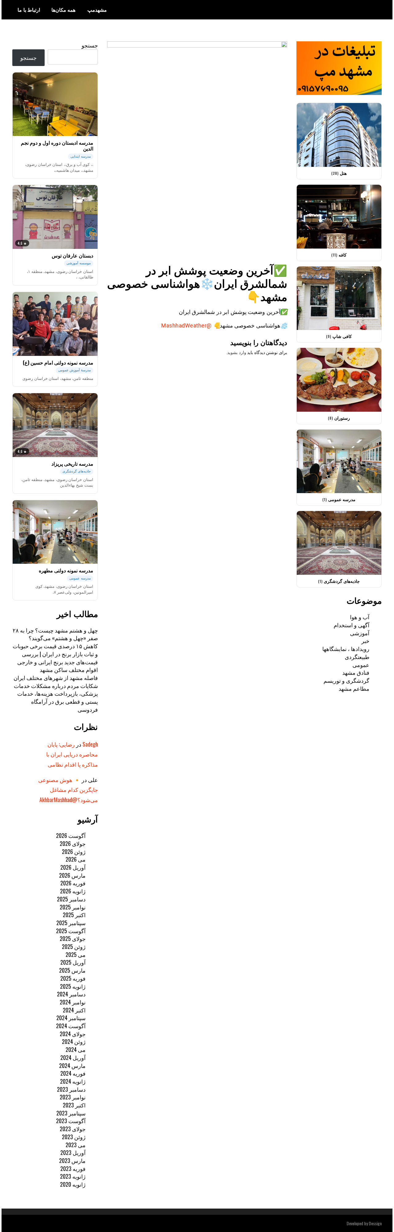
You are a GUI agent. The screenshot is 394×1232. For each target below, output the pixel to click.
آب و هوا (359, 617)
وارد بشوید (236, 352)
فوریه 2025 (73, 978)
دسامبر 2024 (71, 994)
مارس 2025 (72, 970)
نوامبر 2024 (73, 1002)
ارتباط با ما (29, 9)
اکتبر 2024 (74, 1010)
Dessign (375, 1223)
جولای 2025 (73, 938)
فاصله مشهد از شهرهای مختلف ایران (56, 678)
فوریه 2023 (73, 1168)
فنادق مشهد (355, 672)
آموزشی (359, 633)
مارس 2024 (72, 1065)
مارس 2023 (72, 1160)
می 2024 (76, 1049)
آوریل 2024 (73, 1057)
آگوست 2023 (71, 1121)
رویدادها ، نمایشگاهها (345, 649)
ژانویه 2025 (73, 986)
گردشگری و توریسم (346, 680)
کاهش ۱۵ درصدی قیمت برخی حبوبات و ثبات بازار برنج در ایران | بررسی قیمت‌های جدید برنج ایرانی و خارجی (55, 653)
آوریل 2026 (73, 867)
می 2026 (76, 859)
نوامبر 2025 (73, 907)
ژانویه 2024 (73, 1081)
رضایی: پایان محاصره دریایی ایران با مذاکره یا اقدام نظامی (72, 754)
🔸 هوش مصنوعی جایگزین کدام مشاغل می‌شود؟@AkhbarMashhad (68, 790)
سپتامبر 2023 (71, 1113)
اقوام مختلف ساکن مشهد (69, 669)
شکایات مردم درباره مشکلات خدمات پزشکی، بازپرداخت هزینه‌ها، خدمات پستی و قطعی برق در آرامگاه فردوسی (56, 697)
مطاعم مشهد (354, 688)
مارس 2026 (72, 875)
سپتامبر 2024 (71, 1018)
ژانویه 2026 (73, 891)
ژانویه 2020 (73, 1184)
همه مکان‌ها (63, 9)
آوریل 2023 (73, 1152)
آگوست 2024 (71, 1026)
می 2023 (76, 1145)
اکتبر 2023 (74, 1105)
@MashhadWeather (186, 325)
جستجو (90, 45)
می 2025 (76, 954)
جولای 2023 (73, 1129)
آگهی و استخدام (351, 625)
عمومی (360, 665)
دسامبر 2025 (71, 899)
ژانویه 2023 (73, 1176)
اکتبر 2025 (74, 915)
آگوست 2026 (71, 835)
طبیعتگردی (357, 657)
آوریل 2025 (73, 962)
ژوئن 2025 (74, 946)
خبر (365, 641)
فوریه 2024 (73, 1073)
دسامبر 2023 (71, 1089)
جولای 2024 (73, 1034)
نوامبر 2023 (73, 1097)
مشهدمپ (97, 9)
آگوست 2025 (71, 931)
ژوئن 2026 (74, 851)
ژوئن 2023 (74, 1137)
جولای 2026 (73, 843)
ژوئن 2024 (74, 1041)
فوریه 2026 (73, 883)
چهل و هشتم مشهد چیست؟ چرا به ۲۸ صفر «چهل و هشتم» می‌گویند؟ (55, 634)
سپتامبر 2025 (71, 923)
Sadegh (90, 744)
